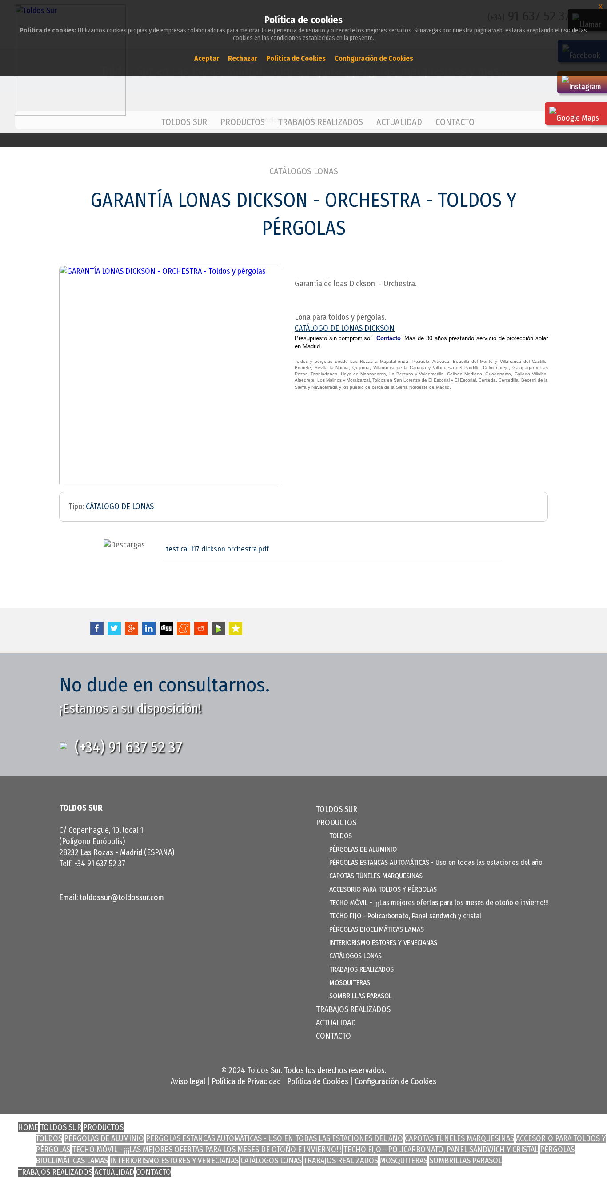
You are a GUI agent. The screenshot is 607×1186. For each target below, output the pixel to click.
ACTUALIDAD (399, 122)
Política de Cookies (317, 1081)
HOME (28, 1127)
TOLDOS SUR (184, 122)
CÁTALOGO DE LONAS (120, 506)
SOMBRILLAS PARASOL (360, 996)
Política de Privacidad (246, 1081)
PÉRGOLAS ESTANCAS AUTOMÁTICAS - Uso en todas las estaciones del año (436, 862)
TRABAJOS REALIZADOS (320, 122)
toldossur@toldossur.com (122, 897)
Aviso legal (188, 1081)
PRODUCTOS (103, 1127)
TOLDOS (340, 836)
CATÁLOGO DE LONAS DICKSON (345, 328)
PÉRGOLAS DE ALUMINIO (363, 849)
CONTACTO (455, 122)
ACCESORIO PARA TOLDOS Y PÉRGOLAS (383, 889)
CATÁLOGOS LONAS (303, 171)
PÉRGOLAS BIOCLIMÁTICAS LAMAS (376, 929)
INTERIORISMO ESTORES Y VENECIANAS (383, 942)
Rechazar (242, 58)
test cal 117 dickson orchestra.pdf (217, 549)
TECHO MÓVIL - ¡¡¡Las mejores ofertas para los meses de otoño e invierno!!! (438, 902)
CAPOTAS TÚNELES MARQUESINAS (376, 876)
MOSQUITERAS (349, 982)
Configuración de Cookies (395, 1081)
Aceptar (206, 58)
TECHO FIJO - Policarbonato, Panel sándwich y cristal (405, 916)
